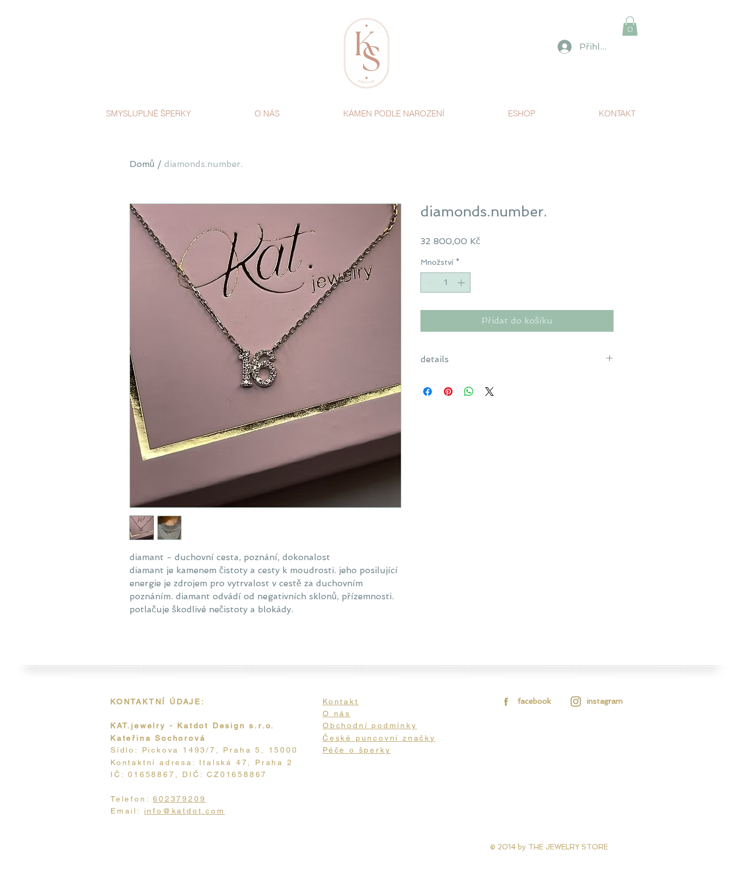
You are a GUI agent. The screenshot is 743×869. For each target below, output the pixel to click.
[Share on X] (489, 391)
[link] (630, 26)
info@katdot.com (184, 810)
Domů (141, 164)
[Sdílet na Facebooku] (427, 391)
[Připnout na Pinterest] (448, 391)
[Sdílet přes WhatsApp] (468, 391)
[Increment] (462, 282)
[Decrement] (429, 282)
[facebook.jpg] (504, 701)
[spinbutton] (445, 282)
